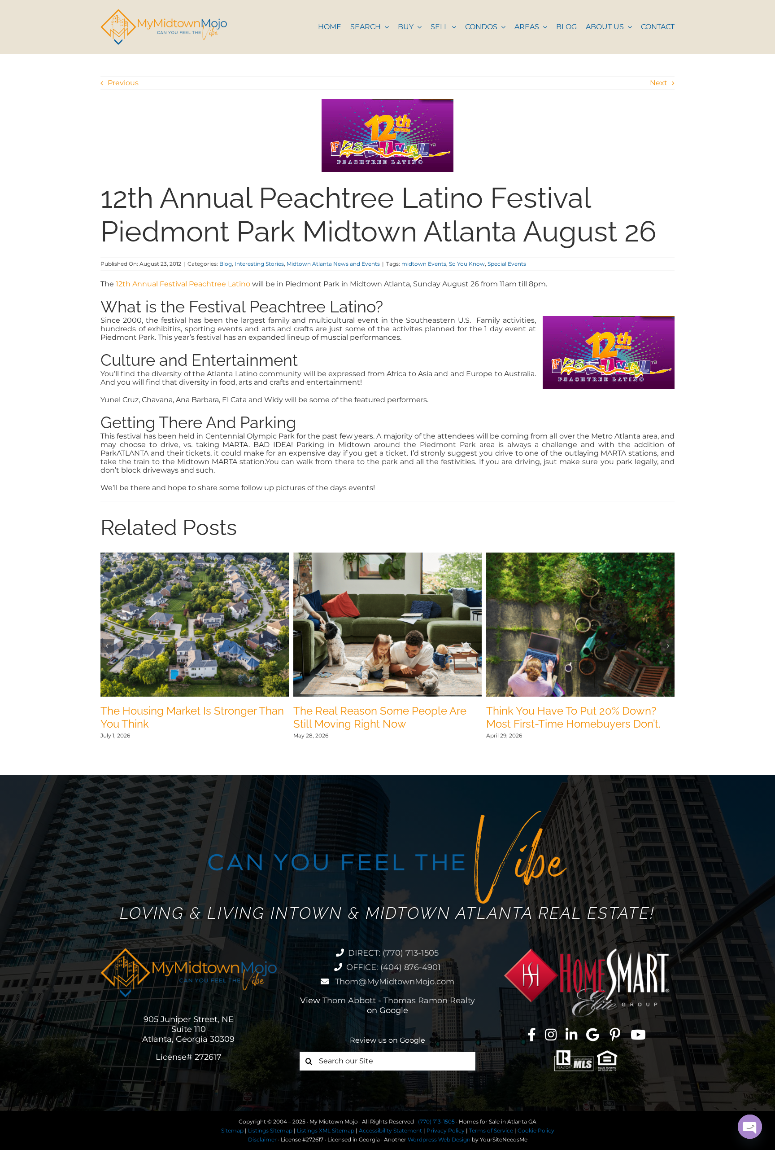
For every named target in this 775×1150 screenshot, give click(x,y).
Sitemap (232, 1130)
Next (658, 83)
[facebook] (531, 1034)
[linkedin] (571, 1034)
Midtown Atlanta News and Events (333, 263)
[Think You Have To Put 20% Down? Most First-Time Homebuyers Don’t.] (580, 557)
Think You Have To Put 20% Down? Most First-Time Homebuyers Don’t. (573, 717)
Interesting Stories (259, 263)
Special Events (507, 263)
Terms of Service (491, 1130)
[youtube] (638, 1034)
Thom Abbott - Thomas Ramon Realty (398, 1000)
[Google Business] (592, 1034)
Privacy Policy (446, 1130)
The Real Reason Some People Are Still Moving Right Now (379, 717)
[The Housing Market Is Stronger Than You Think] (194, 557)
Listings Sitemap (270, 1130)
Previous (123, 83)
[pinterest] (615, 1034)
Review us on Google (387, 1040)
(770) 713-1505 (436, 1121)
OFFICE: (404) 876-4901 (393, 967)
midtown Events (423, 263)
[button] (107, 646)
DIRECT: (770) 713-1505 (393, 953)
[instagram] (551, 1034)
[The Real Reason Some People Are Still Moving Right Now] (387, 557)
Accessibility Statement (390, 1130)
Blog (225, 263)
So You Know (467, 263)
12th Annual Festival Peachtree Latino (184, 284)
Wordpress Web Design (439, 1139)
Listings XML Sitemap (325, 1130)
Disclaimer (262, 1139)
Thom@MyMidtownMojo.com (393, 982)
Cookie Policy (536, 1130)
